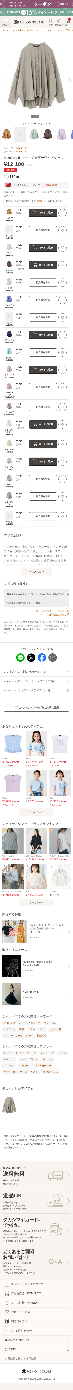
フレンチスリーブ (13, 1035)
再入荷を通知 (43, 230)
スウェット (9, 1065)
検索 (51, 25)
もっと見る (35, 571)
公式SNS (10, 1349)
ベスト (34, 1071)
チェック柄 (50, 1023)
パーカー (23, 1065)
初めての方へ (19, 1321)
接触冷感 (41, 1035)
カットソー (9, 1059)
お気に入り (59, 25)
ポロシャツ (47, 1059)
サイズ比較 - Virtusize (24, 1302)
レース (29, 1035)
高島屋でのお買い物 (17, 1340)
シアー (42, 1029)
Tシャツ (62, 1053)
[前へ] (5, 80)
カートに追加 (46, 212)
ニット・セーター (41, 1065)
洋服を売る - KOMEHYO (26, 1293)
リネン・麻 (55, 1029)
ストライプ (9, 1029)
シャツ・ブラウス (28, 1059)
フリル (31, 1029)
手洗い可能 (9, 1023)
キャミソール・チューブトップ (20, 1053)
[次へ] (67, 80)
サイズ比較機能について (53, 614)
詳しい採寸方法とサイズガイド (51, 611)
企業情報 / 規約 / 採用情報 (21, 1358)
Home (5, 30)
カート (68, 22)
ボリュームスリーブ (29, 1023)
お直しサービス (20, 1312)
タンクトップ (47, 1053)
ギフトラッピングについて (27, 1283)
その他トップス (50, 1071)
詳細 (54, 185)
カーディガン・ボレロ (15, 1071)
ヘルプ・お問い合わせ (18, 1330)
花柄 (21, 1029)
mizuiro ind (21, 148)
